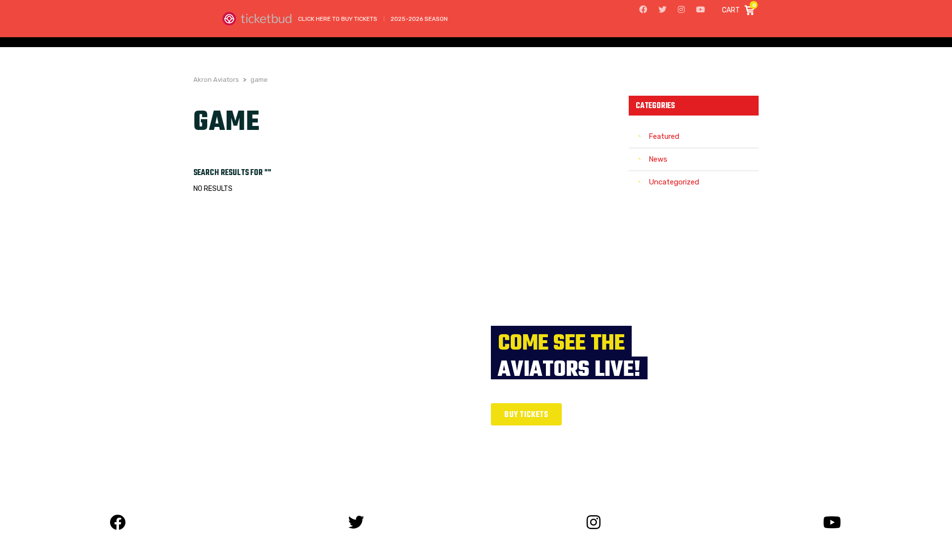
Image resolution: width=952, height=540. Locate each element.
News (658, 159)
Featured (664, 136)
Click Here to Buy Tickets (337, 18)
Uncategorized (674, 182)
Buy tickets (526, 415)
